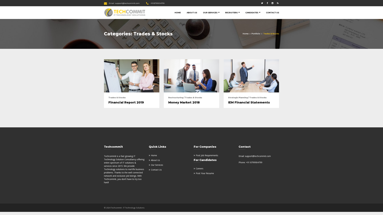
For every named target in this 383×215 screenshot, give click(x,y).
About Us (192, 12)
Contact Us (272, 12)
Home (178, 12)
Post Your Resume (205, 173)
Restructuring (175, 97)
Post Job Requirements (207, 155)
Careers (199, 168)
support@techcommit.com (127, 3)
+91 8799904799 (158, 3)
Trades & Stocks (117, 97)
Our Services (210, 12)
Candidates (251, 12)
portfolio (255, 34)
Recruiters (231, 12)
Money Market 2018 (184, 102)
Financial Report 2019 (126, 102)
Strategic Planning (238, 97)
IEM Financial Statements (249, 102)
